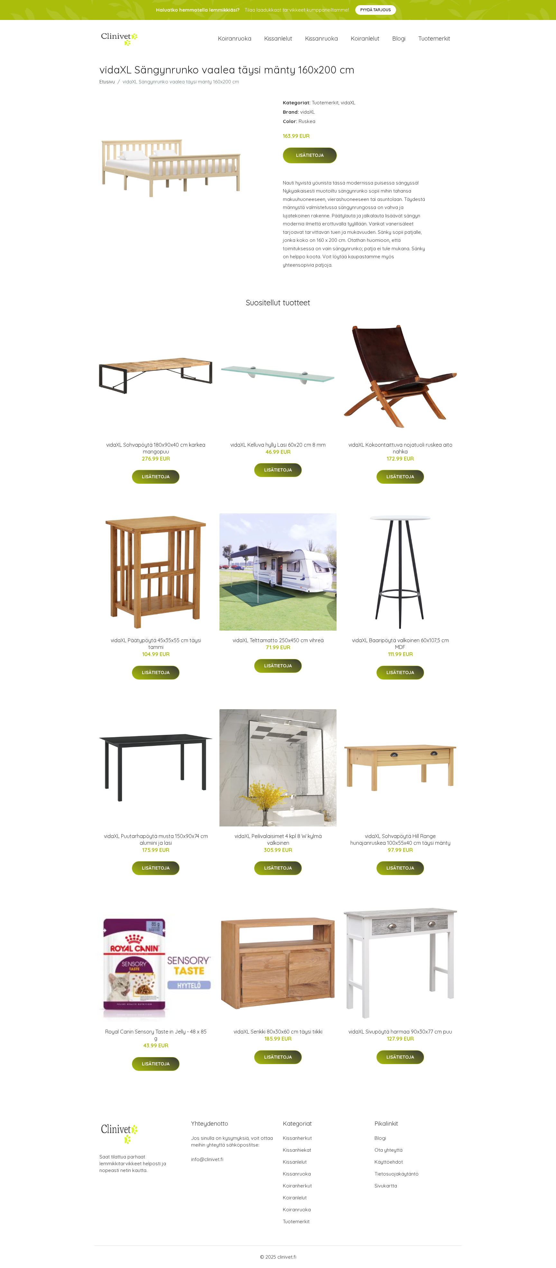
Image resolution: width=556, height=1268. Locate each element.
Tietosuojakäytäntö (397, 1174)
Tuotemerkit (434, 38)
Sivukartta (386, 1186)
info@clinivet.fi (207, 1159)
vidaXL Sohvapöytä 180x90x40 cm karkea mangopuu (155, 448)
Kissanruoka (321, 38)
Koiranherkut (297, 1186)
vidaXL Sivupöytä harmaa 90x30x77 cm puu (400, 1031)
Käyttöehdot (389, 1162)
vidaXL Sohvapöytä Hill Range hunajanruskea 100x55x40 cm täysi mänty (400, 839)
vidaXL (348, 103)
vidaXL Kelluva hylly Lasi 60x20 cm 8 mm (278, 445)
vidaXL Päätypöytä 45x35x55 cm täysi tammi (156, 643)
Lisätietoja (310, 155)
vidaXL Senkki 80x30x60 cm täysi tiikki (278, 1031)
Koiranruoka (234, 38)
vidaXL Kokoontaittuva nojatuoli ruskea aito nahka (400, 448)
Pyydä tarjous (375, 9)
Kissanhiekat (297, 1150)
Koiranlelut (365, 38)
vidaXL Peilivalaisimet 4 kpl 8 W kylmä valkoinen (278, 839)
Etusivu (107, 82)
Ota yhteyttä (389, 1150)
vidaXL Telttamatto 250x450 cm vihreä (278, 640)
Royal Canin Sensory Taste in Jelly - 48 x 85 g (156, 1035)
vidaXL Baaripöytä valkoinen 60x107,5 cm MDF (400, 643)
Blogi (398, 38)
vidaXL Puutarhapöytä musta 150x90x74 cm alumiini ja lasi (156, 839)
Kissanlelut (278, 38)
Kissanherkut (297, 1138)
